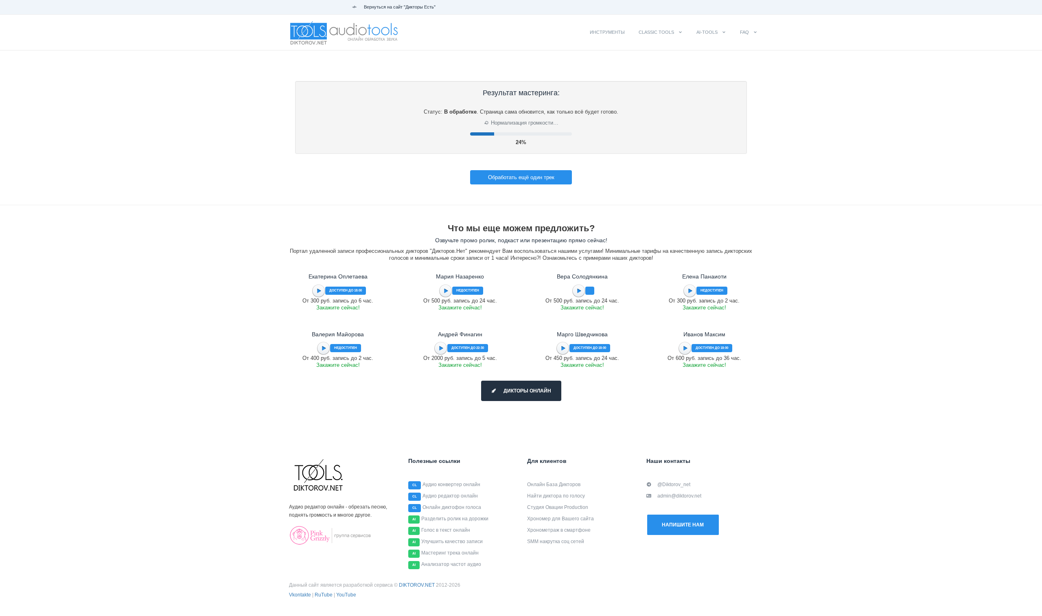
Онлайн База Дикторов (553, 484)
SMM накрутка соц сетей (555, 541)
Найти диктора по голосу (556, 496)
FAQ (744, 32)
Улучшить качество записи (452, 541)
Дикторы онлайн (526, 391)
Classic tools (656, 32)
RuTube (324, 595)
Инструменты (607, 32)
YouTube (346, 595)
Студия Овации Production (557, 507)
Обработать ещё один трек (521, 177)
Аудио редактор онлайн (450, 496)
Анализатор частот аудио (451, 564)
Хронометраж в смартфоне (559, 530)
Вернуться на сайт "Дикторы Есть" (399, 6)
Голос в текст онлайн (445, 530)
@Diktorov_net (673, 484)
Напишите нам (683, 525)
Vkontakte (300, 595)
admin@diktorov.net (679, 496)
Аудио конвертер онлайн (451, 484)
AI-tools (707, 32)
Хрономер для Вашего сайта (560, 519)
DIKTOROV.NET (417, 585)
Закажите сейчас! (338, 308)
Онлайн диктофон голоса (451, 507)
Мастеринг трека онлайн (450, 553)
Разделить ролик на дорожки (454, 519)
